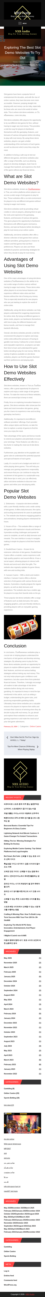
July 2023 (8, 1046)
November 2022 (10, 1074)
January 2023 (9, 1069)
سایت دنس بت (9, 1163)
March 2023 (8, 1060)
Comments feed (10, 1280)
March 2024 (8, 1009)
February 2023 (10, 1064)
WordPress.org (10, 1285)
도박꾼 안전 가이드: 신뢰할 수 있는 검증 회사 (21, 871)
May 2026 (8, 958)
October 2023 (9, 1032)
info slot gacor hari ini (12, 1186)
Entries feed (9, 1276)
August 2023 (9, 1041)
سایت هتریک (8, 1168)
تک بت (6, 1182)
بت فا (6, 1177)
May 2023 (8, 1051)
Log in (6, 1271)
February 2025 (10, 972)
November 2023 (10, 1027)
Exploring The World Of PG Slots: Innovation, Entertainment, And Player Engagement (19, 928)
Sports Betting (10, 1098)
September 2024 (10, 990)
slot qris (7, 1158)
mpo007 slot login (11, 1191)
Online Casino (35, 726)
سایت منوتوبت (9, 1172)
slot (5, 1153)
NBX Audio (22, 13)
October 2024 (9, 986)
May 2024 (8, 1000)
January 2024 (9, 1018)
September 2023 (10, 1037)
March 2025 (8, 967)
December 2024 (10, 981)
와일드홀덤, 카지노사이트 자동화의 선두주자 (21, 813)
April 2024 (8, 1004)
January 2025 (9, 976)
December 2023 (10, 1023)
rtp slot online (9, 1139)
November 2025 (10, 963)
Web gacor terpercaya (12, 1144)
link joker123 (9, 1105)
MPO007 (7, 1149)
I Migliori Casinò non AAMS (15, 935)
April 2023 (8, 1055)
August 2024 (9, 995)
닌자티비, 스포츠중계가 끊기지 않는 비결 (20, 809)
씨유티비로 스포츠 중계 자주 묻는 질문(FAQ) (21, 804)
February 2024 (10, 1014)
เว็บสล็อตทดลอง (34, 189)
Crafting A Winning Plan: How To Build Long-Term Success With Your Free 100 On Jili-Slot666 (22, 917)
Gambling (8, 1089)
